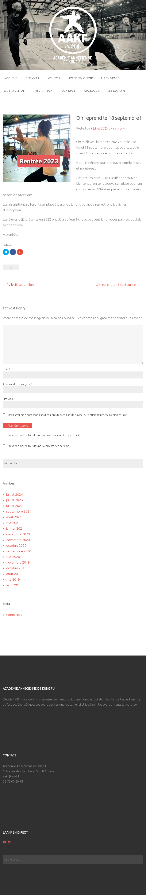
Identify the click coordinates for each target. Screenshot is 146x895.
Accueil (10, 78)
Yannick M (119, 128)
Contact (68, 91)
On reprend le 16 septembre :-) (119, 284)
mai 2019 (13, 579)
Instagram (116, 91)
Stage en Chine (80, 78)
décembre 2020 (18, 534)
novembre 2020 (18, 540)
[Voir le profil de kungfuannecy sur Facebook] (4, 842)
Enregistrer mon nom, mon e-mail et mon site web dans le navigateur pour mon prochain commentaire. (67, 414)
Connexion (14, 614)
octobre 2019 (16, 568)
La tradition (14, 91)
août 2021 (14, 517)
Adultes (53, 78)
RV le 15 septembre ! (19, 284)
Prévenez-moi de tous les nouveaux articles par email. (39, 446)
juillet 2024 (14, 494)
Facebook (92, 91)
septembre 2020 (18, 551)
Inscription (43, 91)
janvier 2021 (15, 528)
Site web (8, 398)
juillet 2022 (14, 505)
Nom (6, 369)
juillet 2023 (14, 500)
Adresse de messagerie (18, 384)
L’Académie (110, 78)
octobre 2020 (16, 545)
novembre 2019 (18, 562)
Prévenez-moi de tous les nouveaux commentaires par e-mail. (44, 435)
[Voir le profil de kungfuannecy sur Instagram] (9, 842)
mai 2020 (13, 556)
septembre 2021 (18, 511)
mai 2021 (13, 522)
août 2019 (14, 573)
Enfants (32, 78)
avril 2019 (13, 585)
